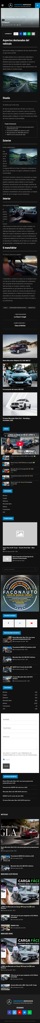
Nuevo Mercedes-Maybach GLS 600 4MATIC (16, 360)
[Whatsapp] (30, 1012)
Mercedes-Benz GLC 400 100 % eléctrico (18, 132)
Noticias (5, 506)
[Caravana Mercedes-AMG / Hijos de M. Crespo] (5, 987)
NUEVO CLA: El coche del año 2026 (16, 134)
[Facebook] (9, 1012)
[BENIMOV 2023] (5, 928)
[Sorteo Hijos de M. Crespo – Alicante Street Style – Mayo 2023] (20, 534)
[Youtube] (19, 1012)
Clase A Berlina (20, 326)
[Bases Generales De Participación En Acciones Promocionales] (7, 559)
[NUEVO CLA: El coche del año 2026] (7, 669)
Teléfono (7, 728)
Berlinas (5, 495)
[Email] (25, 1012)
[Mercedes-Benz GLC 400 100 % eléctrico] (7, 659)
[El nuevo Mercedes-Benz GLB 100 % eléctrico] (7, 679)
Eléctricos (5, 501)
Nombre (6, 719)
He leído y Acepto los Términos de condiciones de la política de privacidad (20, 755)
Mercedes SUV (31, 307)
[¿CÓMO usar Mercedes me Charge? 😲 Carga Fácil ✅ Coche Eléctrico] (20, 892)
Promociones (6, 509)
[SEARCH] (35, 569)
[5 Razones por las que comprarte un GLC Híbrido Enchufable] (5, 918)
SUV (3, 20)
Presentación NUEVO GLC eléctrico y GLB (18, 130)
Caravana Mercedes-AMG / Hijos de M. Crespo (24, 985)
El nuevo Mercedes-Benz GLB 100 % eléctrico (16, 800)
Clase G (5, 307)
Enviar (6, 766)
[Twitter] (14, 1012)
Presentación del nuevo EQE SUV (13, 389)
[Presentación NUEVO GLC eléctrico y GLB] (7, 649)
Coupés (5, 498)
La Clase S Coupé (20, 317)
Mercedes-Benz (7, 504)
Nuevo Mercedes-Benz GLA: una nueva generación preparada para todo (20, 127)
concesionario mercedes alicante (18, 307)
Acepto (7, 759)
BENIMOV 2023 (15, 925)
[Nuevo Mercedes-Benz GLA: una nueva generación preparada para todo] (7, 640)
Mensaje (6, 737)
